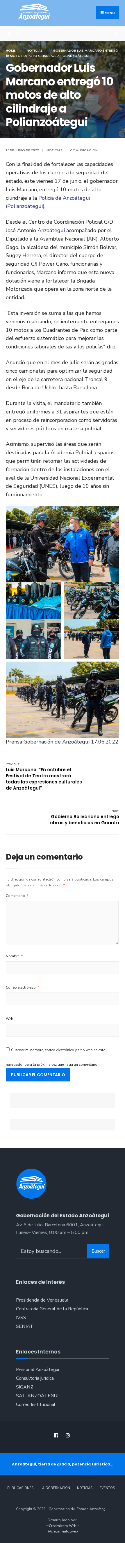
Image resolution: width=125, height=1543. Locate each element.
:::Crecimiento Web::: (62, 1525)
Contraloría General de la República (52, 1309)
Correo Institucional (36, 1404)
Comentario (17, 895)
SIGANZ (24, 1387)
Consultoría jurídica (35, 1378)
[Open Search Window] (116, 34)
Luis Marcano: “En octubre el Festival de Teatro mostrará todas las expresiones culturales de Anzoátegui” (44, 776)
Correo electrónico (23, 987)
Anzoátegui (52, 230)
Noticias (35, 50)
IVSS (21, 1317)
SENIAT (24, 1326)
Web (9, 1018)
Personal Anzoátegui (37, 1369)
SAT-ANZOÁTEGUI (37, 1396)
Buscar (98, 1251)
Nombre (14, 956)
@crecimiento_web (62, 1531)
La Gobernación (55, 1488)
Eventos (107, 1488)
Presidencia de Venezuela (42, 1300)
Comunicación (84, 150)
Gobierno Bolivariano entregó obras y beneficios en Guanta (84, 817)
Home (11, 50)
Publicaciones (20, 1488)
